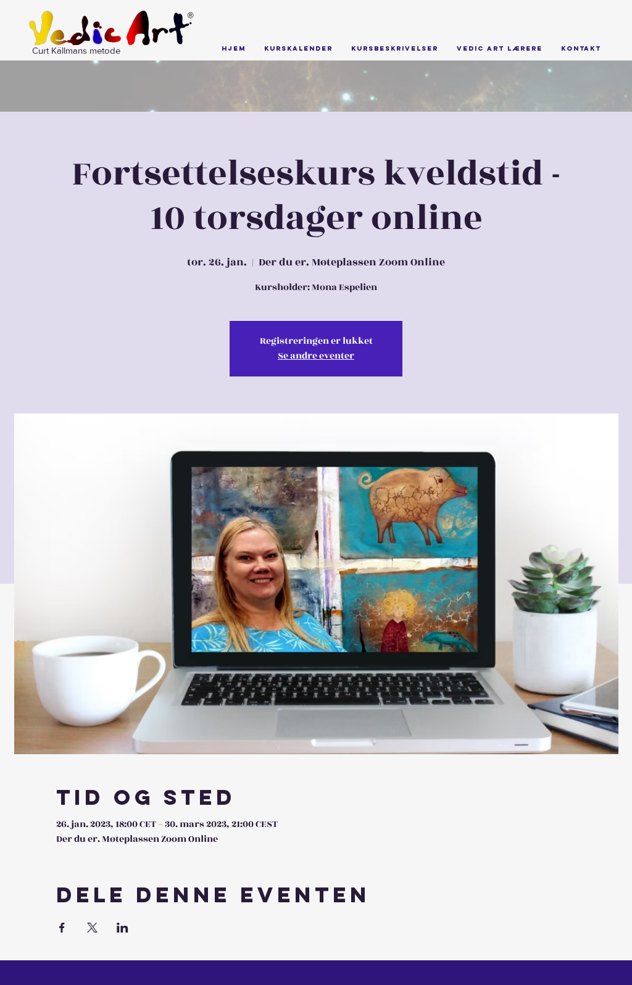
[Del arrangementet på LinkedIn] (122, 928)
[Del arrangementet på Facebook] (62, 928)
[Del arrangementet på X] (92, 928)
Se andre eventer (316, 356)
